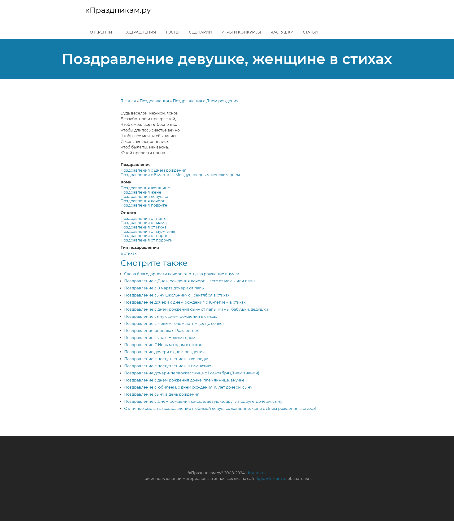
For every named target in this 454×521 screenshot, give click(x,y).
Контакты (257, 473)
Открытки (101, 32)
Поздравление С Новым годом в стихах (163, 345)
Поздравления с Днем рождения (206, 101)
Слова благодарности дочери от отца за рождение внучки (181, 274)
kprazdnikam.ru (272, 478)
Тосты (172, 32)
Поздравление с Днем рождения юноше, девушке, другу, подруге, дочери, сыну (203, 401)
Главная (128, 101)
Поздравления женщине (145, 188)
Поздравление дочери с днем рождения (164, 352)
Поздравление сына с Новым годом (159, 337)
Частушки (282, 32)
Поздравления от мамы (144, 222)
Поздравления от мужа (143, 227)
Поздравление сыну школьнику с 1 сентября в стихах (176, 295)
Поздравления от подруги (147, 240)
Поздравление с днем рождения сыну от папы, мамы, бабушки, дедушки (196, 309)
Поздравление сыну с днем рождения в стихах (170, 316)
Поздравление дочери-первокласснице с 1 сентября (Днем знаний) (191, 373)
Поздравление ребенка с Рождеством (162, 330)
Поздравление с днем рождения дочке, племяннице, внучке (184, 380)
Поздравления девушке (144, 196)
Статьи (310, 32)
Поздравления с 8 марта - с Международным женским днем (180, 175)
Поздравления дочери (143, 201)
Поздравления (139, 32)
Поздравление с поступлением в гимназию (167, 366)
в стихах (128, 253)
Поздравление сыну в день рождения (161, 394)
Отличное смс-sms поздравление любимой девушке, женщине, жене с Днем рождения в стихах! (220, 408)
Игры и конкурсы (241, 32)
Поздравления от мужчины (148, 231)
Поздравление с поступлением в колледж (166, 359)
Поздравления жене (141, 192)
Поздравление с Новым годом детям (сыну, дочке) (174, 323)
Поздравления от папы (143, 218)
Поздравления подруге (144, 205)
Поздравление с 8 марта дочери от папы (164, 288)
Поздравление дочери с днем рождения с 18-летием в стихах (184, 302)
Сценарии (200, 32)
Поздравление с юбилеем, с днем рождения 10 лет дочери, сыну (188, 387)
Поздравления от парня (144, 235)
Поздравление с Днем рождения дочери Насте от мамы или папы (189, 281)
